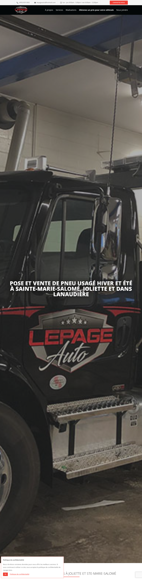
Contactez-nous (119, 2)
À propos (49, 10)
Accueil (16, 568)
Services (59, 10)
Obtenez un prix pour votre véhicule (96, 10)
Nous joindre (122, 10)
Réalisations (71, 10)
